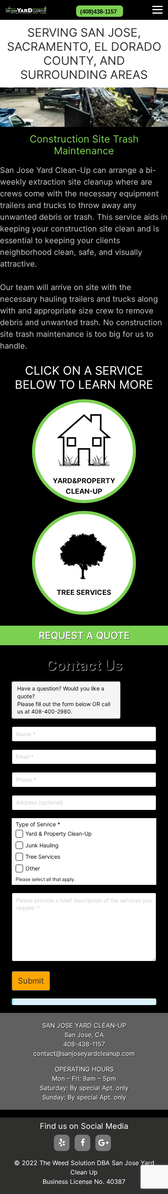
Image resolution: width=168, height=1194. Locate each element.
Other (32, 868)
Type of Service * (38, 824)
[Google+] (103, 1143)
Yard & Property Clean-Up (58, 833)
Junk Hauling (42, 845)
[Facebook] (82, 1143)
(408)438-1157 (98, 11)
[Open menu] (157, 9)
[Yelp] (62, 1143)
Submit (31, 981)
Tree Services (42, 856)
